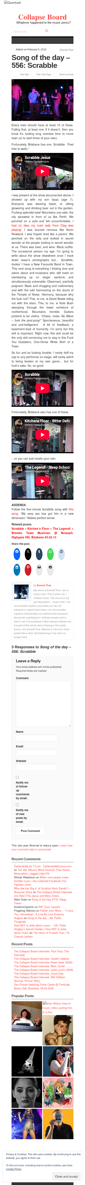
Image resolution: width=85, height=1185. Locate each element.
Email (64, 28)
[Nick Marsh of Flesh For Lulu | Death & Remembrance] (57, 1030)
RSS (70, 28)
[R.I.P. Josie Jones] (27, 1092)
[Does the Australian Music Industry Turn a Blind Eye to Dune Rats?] (27, 1061)
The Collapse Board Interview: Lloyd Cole (38, 973)
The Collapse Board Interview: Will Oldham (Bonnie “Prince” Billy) (39, 979)
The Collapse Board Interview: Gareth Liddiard (41, 959)
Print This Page (44, 74)
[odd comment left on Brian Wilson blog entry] (27, 1016)
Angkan (18, 918)
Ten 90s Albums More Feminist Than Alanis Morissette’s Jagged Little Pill (42, 871)
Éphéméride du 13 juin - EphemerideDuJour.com (43, 866)
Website (21, 761)
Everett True (66, 50)
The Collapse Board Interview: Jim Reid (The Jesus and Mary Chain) (43, 894)
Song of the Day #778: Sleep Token (40, 901)
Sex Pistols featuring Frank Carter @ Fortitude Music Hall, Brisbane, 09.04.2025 (42, 986)
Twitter (53, 28)
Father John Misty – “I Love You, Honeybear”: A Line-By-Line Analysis (43, 912)
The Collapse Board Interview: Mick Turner (39, 966)
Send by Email (66, 74)
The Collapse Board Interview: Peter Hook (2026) (43, 962)
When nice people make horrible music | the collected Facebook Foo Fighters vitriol (41, 881)
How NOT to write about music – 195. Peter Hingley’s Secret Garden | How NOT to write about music (40, 929)
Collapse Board (42, 16)
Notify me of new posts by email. (22, 816)
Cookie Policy (13, 1169)
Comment (22, 678)
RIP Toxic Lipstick (49, 907)
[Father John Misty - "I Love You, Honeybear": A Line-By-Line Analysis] (58, 1092)
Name (19, 732)
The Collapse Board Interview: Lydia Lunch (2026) (43, 970)
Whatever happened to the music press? (43, 22)
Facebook (59, 28)
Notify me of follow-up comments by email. (22, 790)
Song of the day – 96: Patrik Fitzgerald (37, 920)
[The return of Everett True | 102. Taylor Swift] (27, 1124)
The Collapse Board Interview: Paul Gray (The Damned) (41, 953)
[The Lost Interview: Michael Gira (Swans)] (58, 1124)
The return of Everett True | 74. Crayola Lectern (42, 934)
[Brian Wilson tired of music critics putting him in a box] (58, 1007)
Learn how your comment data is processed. (42, 847)
